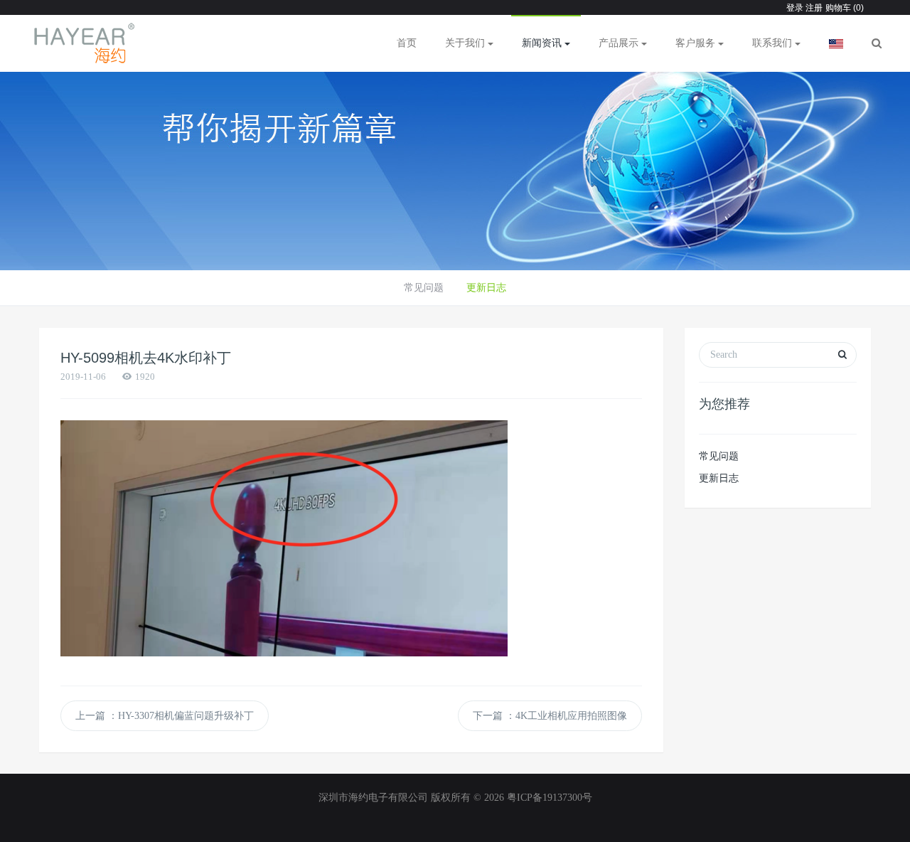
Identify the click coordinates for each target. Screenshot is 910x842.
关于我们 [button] (466, 43)
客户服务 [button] (696, 43)
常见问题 (424, 287)
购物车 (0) (844, 8)
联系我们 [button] (773, 43)
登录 (794, 8)
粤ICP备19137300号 (549, 797)
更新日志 (486, 287)
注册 (813, 8)
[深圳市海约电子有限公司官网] (84, 43)
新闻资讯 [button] (543, 43)
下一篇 (550, 715)
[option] (455, 163)
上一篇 (164, 715)
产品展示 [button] (620, 43)
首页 (407, 43)
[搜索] (876, 43)
